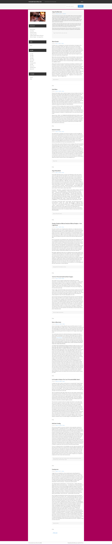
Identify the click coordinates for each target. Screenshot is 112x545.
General (64, 13)
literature (56, 79)
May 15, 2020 (58, 172)
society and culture (58, 213)
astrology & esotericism (59, 312)
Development (55, 469)
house (65, 266)
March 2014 (32, 66)
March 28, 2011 (59, 13)
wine (62, 32)
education (57, 523)
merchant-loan (55, 459)
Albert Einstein (55, 41)
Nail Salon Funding (56, 423)
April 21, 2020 (58, 278)
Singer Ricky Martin (56, 171)
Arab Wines (54, 89)
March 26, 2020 (58, 381)
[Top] (53, 85)
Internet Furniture (56, 130)
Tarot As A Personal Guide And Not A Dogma (62, 277)
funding (65, 458)
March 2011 (32, 69)
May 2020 (31, 56)
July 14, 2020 (58, 43)
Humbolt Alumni (58, 32)
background (57, 458)
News (63, 43)
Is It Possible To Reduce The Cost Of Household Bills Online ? (66, 379)
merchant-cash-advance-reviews (75, 458)
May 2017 (31, 61)
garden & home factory (59, 266)
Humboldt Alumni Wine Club (35, 1)
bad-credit (61, 458)
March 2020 (32, 59)
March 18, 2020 (58, 425)
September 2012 (33, 67)
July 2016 (31, 64)
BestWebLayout (75, 542)
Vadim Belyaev (59, 337)
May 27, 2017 (58, 471)
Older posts (54, 532)
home (56, 160)
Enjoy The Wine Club (57, 12)
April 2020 (31, 58)
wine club (65, 32)
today (66, 459)
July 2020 (31, 53)
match (68, 458)
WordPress (81, 542)
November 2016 (33, 62)
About (82, 1)
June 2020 (31, 55)
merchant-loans (61, 459)
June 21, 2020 (58, 91)
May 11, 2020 (58, 227)
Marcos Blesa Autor (56, 322)
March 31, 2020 (58, 324)
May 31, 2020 (58, 131)
